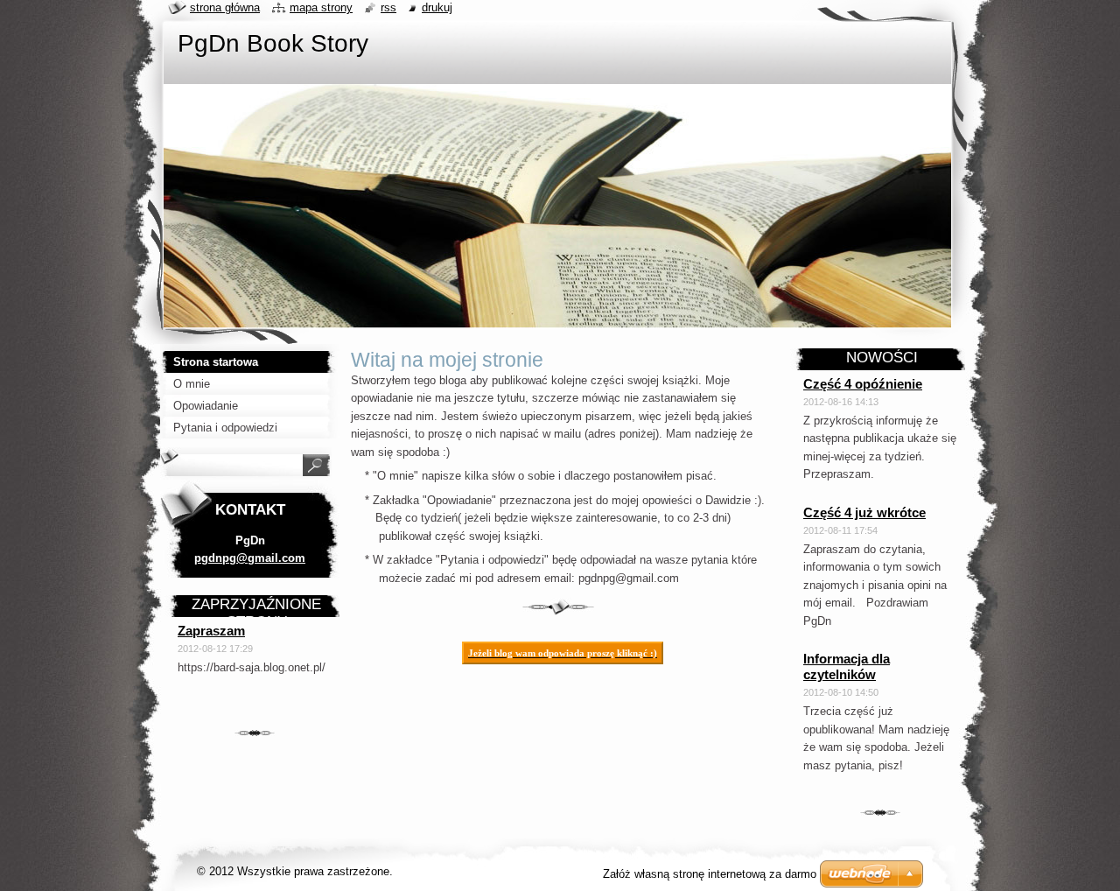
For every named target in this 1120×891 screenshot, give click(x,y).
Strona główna (225, 7)
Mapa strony (321, 7)
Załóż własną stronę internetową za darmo (709, 873)
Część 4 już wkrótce (864, 512)
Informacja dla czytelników (846, 666)
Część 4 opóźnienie (862, 383)
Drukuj (437, 7)
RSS (388, 7)
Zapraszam (211, 630)
